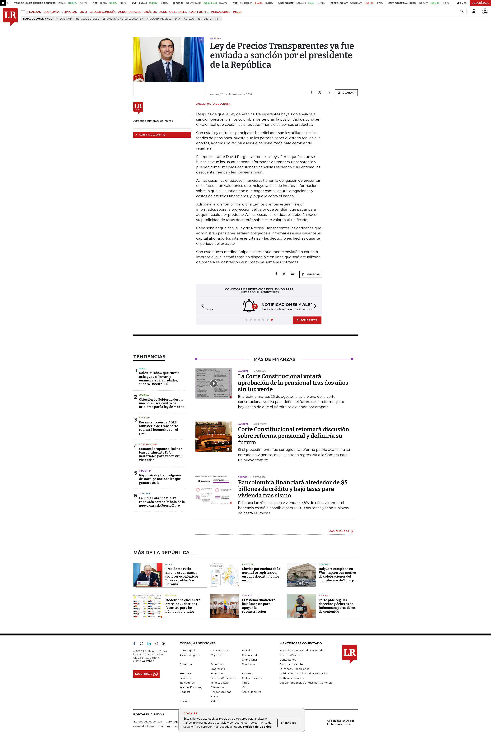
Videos (215, 701)
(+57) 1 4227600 (143, 660)
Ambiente (248, 564)
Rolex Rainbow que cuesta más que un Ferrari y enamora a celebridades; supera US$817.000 (159, 378)
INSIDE (237, 12)
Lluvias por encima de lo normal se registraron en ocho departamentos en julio (261, 574)
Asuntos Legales (190, 655)
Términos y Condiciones (294, 668)
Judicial (144, 395)
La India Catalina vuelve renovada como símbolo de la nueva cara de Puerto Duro (162, 501)
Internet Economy (191, 687)
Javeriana (66, 19)
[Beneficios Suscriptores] (473, 11)
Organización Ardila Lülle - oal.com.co (341, 722)
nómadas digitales (87, 19)
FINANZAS (34, 12)
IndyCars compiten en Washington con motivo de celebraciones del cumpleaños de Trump (337, 574)
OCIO (83, 12)
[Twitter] (319, 92)
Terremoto (204, 19)
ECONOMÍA (51, 12)
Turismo (144, 493)
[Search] (462, 11)
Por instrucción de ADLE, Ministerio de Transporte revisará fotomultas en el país (158, 428)
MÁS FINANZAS (339, 531)
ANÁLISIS (150, 12)
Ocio (245, 687)
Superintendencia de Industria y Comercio (306, 682)
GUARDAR (348, 92)
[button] (201, 306)
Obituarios (217, 687)
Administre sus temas (151, 134)
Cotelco (189, 19)
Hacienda (144, 417)
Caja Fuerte (218, 655)
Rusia (168, 564)
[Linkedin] (328, 92)
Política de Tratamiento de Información (304, 673)
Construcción (148, 444)
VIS (216, 19)
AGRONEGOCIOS (129, 12)
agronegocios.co (176, 721)
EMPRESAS (69, 12)
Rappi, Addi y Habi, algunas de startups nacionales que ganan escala (160, 478)
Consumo (186, 664)
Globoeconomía (252, 678)
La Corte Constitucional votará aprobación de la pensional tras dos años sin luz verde (293, 383)
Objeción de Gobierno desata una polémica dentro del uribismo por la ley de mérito (162, 403)
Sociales (185, 701)
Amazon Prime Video (159, 19)
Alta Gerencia (219, 650)
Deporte (324, 564)
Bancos (247, 595)
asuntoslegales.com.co (147, 721)
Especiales (217, 673)
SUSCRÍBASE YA (307, 320)
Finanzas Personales (223, 678)
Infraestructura (220, 682)
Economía (248, 664)
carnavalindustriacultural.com (151, 726)
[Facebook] (312, 92)
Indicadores (187, 682)
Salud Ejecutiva (251, 691)
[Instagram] (158, 644)
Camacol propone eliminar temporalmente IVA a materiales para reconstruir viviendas (161, 454)
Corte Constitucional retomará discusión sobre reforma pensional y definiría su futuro (293, 436)
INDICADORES (220, 12)
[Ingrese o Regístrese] (485, 11)
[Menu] (24, 11)
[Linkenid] (150, 644)
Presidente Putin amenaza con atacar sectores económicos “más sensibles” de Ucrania (181, 576)
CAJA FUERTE (198, 12)
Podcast (185, 691)
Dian (177, 19)
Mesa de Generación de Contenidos (302, 650)
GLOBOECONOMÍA (102, 12)
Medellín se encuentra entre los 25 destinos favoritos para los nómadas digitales (182, 605)
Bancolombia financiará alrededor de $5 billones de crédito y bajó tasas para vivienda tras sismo (293, 489)
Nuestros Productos (292, 655)
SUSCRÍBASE (480, 3)
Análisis (246, 650)
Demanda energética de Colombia (123, 19)
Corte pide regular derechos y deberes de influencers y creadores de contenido (337, 605)
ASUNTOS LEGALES (173, 12)
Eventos (247, 673)
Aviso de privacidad (292, 664)
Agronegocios (189, 650)
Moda (142, 368)
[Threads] (165, 644)
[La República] (10, 17)
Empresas (186, 673)
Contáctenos (288, 659)
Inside (245, 682)
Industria (145, 470)
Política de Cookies (257, 726)
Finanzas (185, 678)
